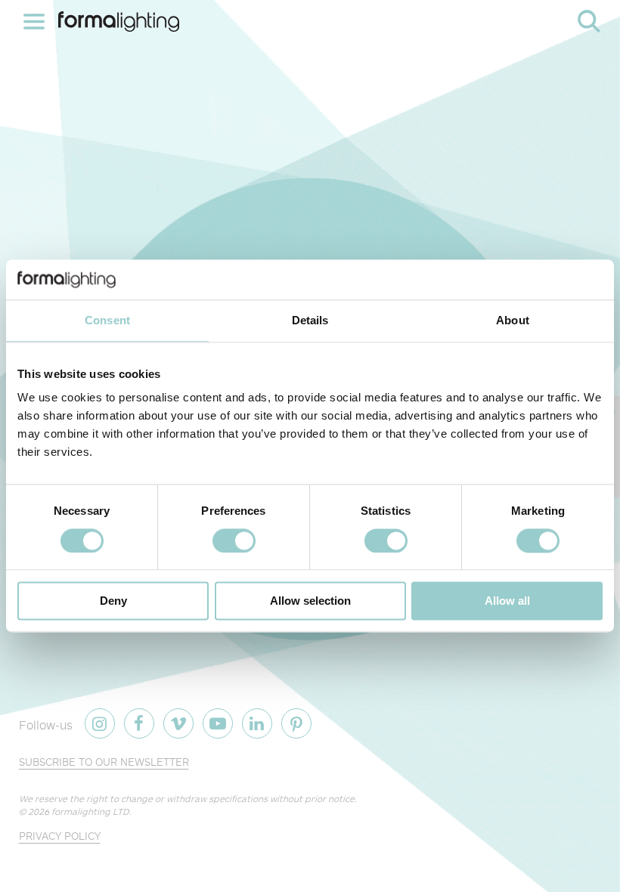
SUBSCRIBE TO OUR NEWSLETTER (104, 761)
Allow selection (310, 601)
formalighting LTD (90, 811)
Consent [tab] (107, 320)
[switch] (234, 540)
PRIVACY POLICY (60, 835)
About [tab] (512, 320)
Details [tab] (310, 320)
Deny (113, 601)
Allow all (507, 601)
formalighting (118, 21)
